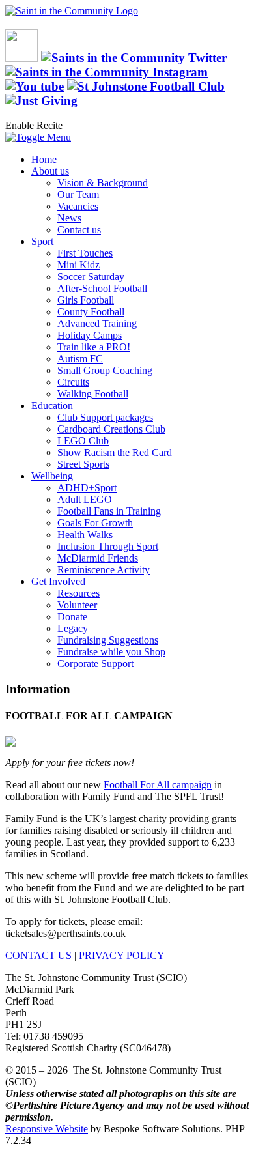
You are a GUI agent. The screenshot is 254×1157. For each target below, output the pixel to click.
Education (52, 405)
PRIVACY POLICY (122, 955)
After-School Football (102, 288)
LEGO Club (83, 440)
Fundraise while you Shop (111, 651)
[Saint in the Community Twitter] (134, 57)
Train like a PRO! (93, 346)
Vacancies (77, 206)
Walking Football (92, 393)
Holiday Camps (89, 335)
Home (44, 159)
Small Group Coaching (104, 370)
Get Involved (58, 581)
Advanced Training (97, 323)
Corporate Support (95, 663)
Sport (42, 241)
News (69, 217)
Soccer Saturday (90, 276)
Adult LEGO (84, 499)
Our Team (78, 194)
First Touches (85, 253)
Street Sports (83, 464)
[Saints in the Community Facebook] (21, 57)
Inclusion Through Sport (107, 546)
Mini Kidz (78, 264)
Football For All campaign (158, 784)
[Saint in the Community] (71, 10)
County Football (90, 311)
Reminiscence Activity (103, 569)
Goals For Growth (95, 522)
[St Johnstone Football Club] (146, 86)
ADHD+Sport (87, 487)
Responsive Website (46, 1128)
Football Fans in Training (109, 511)
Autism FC (80, 358)
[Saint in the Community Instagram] (106, 72)
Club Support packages (105, 417)
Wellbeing (52, 475)
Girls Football (85, 300)
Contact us (79, 229)
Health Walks (85, 534)
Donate (72, 616)
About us (50, 171)
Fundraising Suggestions (107, 640)
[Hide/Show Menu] (38, 137)
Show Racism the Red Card (114, 452)
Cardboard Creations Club (111, 429)
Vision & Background (102, 182)
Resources (78, 593)
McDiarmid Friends (97, 558)
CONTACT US (38, 955)
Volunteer (77, 604)
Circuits (73, 382)
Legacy (72, 628)
